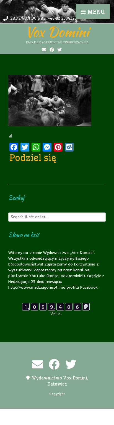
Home (42, 414)
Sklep (84, 420)
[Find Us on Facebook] (52, 49)
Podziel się (32, 157)
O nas (70, 414)
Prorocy (87, 414)
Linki (56, 414)
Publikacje (33, 420)
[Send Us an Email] (44, 49)
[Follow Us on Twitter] (59, 49)
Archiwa (25, 414)
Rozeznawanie (61, 420)
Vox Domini (57, 32)
